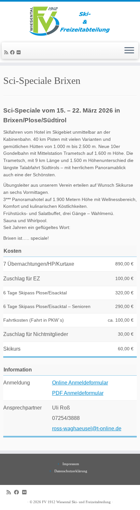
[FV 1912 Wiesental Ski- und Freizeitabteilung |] (70, 21)
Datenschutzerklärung (70, 471)
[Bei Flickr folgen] (19, 52)
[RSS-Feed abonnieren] (7, 52)
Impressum (71, 464)
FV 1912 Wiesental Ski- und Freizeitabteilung (76, 502)
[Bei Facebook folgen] (13, 52)
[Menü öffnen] (129, 51)
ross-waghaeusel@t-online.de (86, 428)
